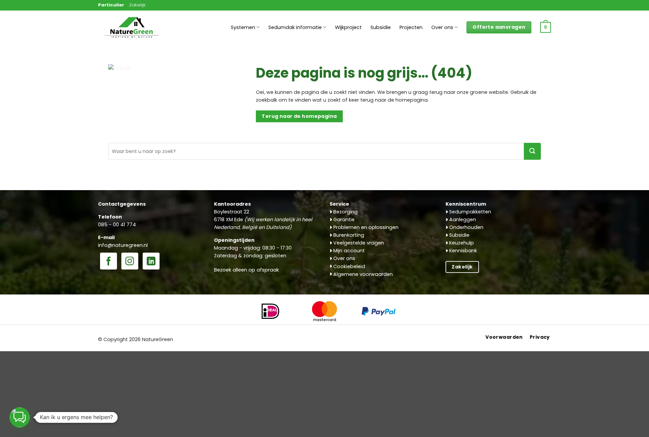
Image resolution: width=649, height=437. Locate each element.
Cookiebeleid (348, 266)
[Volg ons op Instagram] (129, 261)
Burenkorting (348, 235)
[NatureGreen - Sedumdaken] (132, 31)
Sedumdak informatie (295, 27)
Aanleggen (462, 219)
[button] (545, 27)
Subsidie (380, 27)
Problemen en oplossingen (365, 227)
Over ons (442, 27)
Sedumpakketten (469, 211)
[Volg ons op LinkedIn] (151, 261)
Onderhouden (465, 227)
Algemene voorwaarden (362, 274)
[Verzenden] (532, 151)
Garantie (343, 219)
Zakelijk (137, 5)
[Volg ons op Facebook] (108, 261)
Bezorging (345, 211)
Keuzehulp (461, 242)
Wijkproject (348, 27)
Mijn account (348, 250)
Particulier (111, 5)
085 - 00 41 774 (117, 224)
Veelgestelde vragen (358, 242)
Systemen (243, 27)
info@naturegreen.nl (123, 245)
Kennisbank (462, 250)
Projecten (411, 27)
